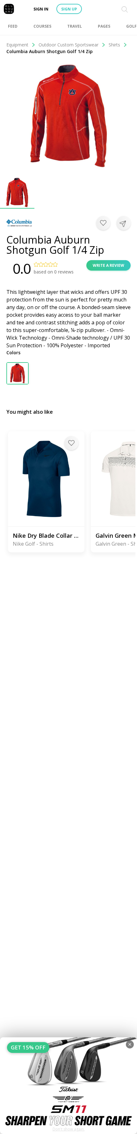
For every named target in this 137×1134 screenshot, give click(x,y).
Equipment (17, 45)
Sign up (69, 9)
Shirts (114, 45)
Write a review (108, 265)
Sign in (40, 9)
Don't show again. (69, 1129)
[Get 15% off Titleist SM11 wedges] (68, 1085)
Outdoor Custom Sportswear (68, 45)
